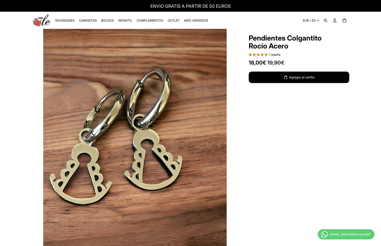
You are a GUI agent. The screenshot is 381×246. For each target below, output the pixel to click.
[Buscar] (325, 20)
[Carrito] (344, 20)
